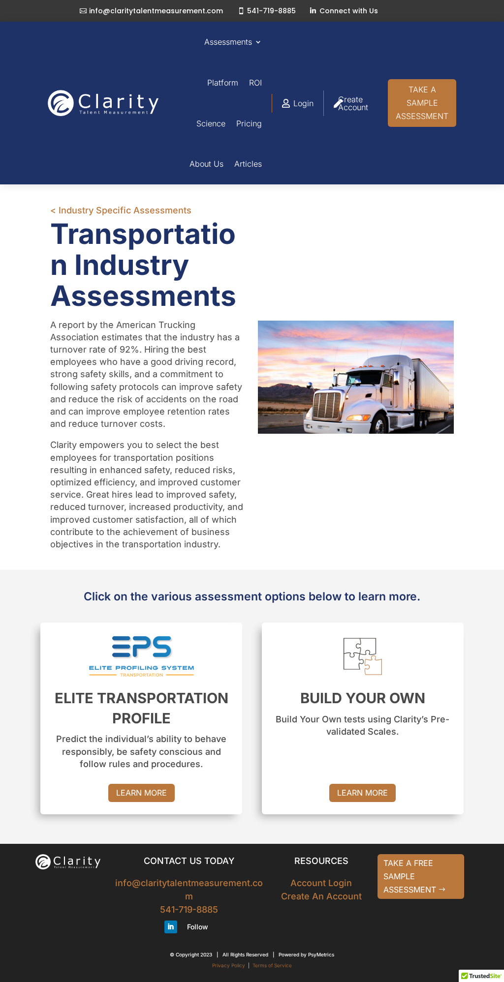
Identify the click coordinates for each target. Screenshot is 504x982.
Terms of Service (272, 965)
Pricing (249, 123)
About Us (206, 164)
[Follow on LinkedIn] (170, 927)
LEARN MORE (141, 793)
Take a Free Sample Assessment (409, 876)
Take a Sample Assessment (422, 103)
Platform (222, 83)
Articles (248, 164)
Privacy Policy (228, 965)
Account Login (321, 883)
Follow (197, 926)
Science (210, 123)
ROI (255, 83)
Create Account (353, 103)
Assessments (228, 42)
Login (303, 103)
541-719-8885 (271, 11)
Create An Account (321, 896)
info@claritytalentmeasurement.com (156, 11)
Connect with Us (348, 11)
